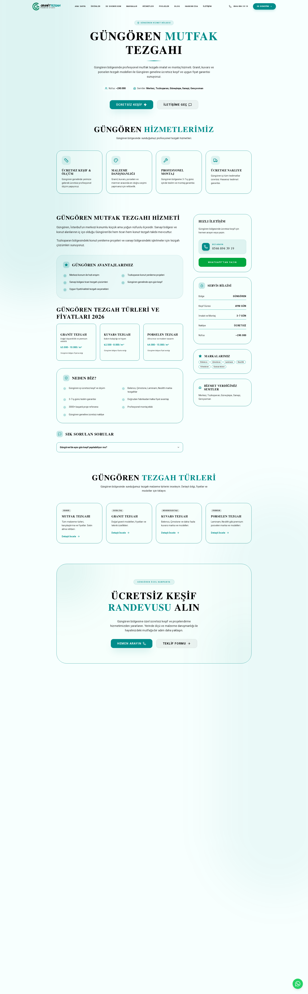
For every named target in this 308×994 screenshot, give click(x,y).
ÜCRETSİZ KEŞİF (129, 104)
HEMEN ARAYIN (129, 643)
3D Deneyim (263, 6)
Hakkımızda (191, 6)
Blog (177, 6)
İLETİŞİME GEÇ (175, 104)
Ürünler (95, 6)
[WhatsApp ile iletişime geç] (298, 984)
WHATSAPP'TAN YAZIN (222, 262)
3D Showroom (113, 6)
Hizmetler (148, 6)
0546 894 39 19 (240, 6)
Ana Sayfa (80, 6)
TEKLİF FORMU (174, 643)
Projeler (164, 6)
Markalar (131, 6)
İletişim (207, 6)
